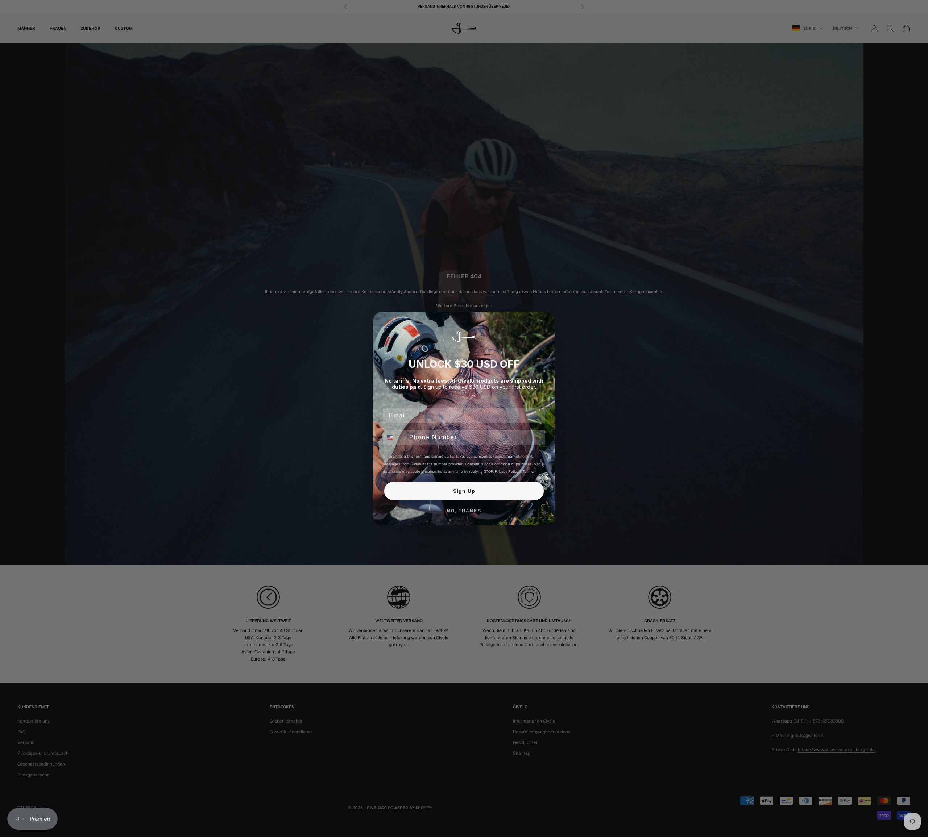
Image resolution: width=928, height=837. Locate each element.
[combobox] (394, 437)
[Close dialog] (546, 319)
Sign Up (464, 491)
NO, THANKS (464, 510)
